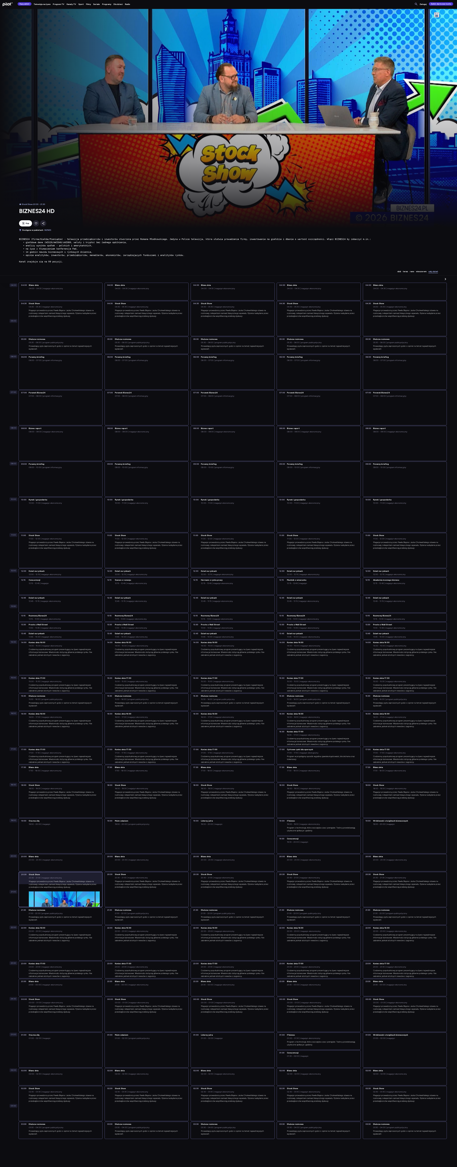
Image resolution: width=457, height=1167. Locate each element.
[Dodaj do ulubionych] (36, 223)
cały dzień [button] (433, 271)
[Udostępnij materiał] (43, 223)
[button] (445, 279)
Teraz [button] (405, 271)
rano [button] (412, 271)
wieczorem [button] (421, 271)
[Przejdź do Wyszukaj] (416, 4)
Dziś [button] (399, 271)
